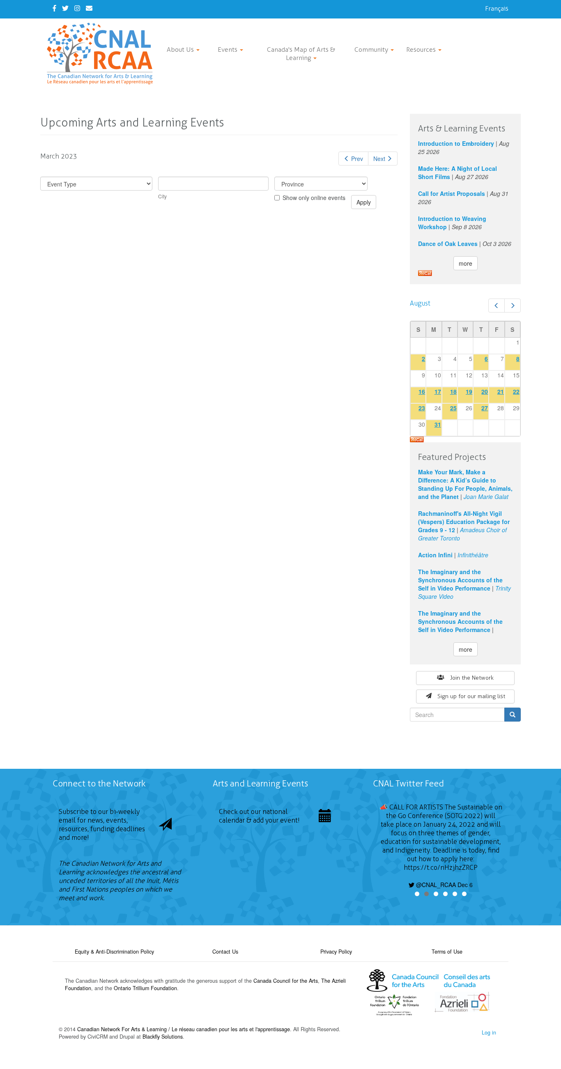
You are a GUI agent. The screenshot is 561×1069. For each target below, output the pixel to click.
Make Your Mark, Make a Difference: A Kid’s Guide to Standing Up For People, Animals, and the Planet (465, 484)
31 (438, 424)
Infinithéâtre (473, 555)
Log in (489, 1032)
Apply (363, 202)
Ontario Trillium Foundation (145, 988)
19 (469, 391)
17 (438, 391)
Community (372, 49)
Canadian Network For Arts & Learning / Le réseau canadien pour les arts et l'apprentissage (183, 1029)
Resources (421, 49)
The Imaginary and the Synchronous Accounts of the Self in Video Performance (460, 580)
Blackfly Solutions (163, 1036)
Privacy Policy (336, 951)
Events (228, 49)
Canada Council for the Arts (285, 980)
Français (496, 8)
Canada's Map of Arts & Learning (301, 54)
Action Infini (435, 555)
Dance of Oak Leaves (448, 243)
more (465, 263)
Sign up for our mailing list (471, 696)
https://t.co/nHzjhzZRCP (441, 867)
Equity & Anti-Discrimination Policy (114, 951)
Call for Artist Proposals (451, 193)
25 (453, 408)
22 (516, 391)
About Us (181, 49)
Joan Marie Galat (486, 496)
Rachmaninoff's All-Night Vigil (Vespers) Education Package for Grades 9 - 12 (464, 521)
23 (421, 408)
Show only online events (314, 197)
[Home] (102, 53)
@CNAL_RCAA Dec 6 (443, 884)
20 (484, 391)
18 (453, 391)
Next (379, 158)
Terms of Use (447, 951)
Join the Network (472, 677)
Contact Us (225, 951)
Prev (357, 158)
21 (500, 391)
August (420, 303)
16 (421, 391)
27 (484, 408)
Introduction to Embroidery (456, 143)
